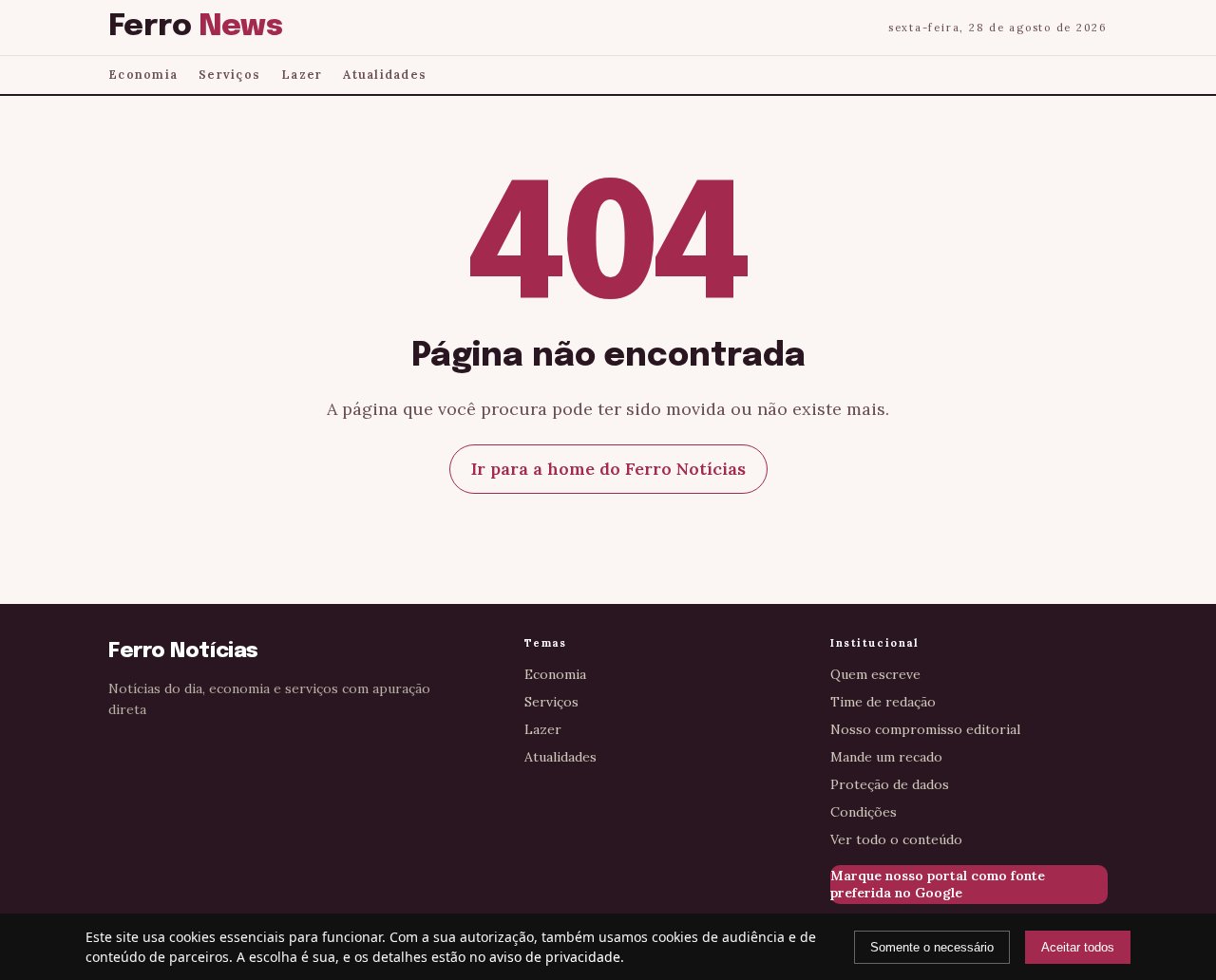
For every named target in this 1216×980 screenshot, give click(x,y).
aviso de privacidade (554, 957)
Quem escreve (875, 674)
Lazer (301, 74)
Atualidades (385, 74)
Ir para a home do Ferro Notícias (608, 469)
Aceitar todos (1077, 947)
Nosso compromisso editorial (925, 729)
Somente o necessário (932, 947)
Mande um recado (886, 756)
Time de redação (883, 701)
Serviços (229, 74)
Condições (863, 811)
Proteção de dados (889, 784)
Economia (143, 74)
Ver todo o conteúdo (896, 839)
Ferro (195, 27)
